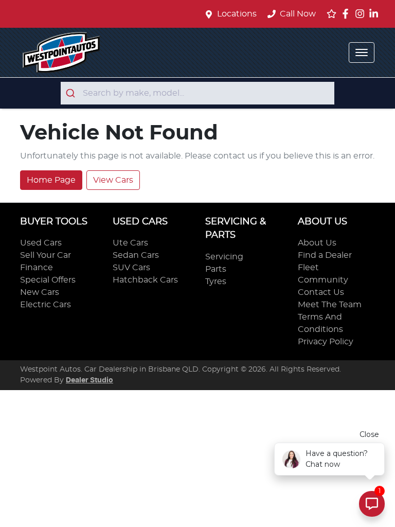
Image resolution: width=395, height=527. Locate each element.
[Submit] (72, 93)
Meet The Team (330, 305)
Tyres (215, 281)
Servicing (224, 257)
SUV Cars (131, 268)
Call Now (298, 14)
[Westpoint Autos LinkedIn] (376, 14)
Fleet (308, 268)
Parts (215, 269)
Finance (36, 268)
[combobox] (197, 93)
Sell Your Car (45, 255)
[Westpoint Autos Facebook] (347, 14)
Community (323, 280)
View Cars (113, 180)
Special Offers (48, 280)
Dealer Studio (89, 380)
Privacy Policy (325, 342)
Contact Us (321, 292)
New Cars (39, 292)
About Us (317, 243)
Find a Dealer (325, 255)
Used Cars (41, 243)
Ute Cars (130, 243)
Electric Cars (45, 305)
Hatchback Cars (145, 280)
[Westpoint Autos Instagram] (362, 14)
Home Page (51, 180)
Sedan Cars (136, 255)
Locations (237, 14)
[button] (361, 52)
